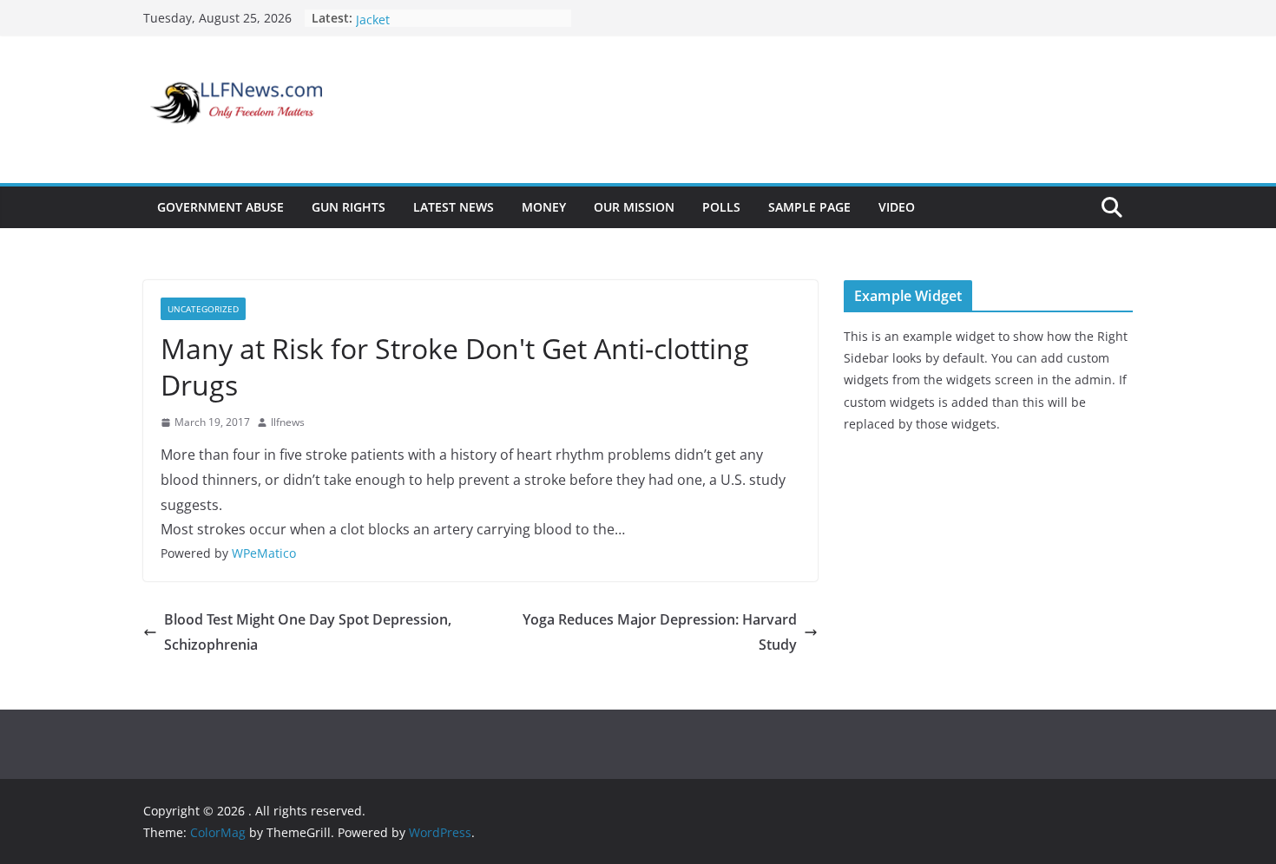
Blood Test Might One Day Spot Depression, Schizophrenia (307, 632)
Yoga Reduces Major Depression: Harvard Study (660, 632)
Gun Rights (348, 207)
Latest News (453, 207)
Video (896, 207)
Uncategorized (203, 309)
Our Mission (634, 207)
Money (544, 207)
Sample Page (809, 207)
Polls (721, 207)
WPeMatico (264, 553)
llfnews (288, 422)
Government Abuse (220, 207)
